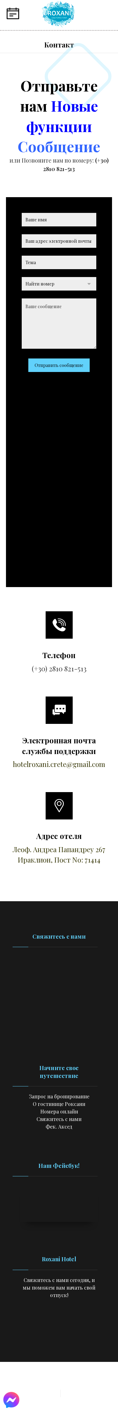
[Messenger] (78, 1324)
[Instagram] (53, 1324)
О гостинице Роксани (59, 1104)
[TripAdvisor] (65, 1324)
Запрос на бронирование (59, 1096)
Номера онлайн (59, 1111)
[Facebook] (40, 1324)
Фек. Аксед (59, 1126)
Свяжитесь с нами (59, 1119)
